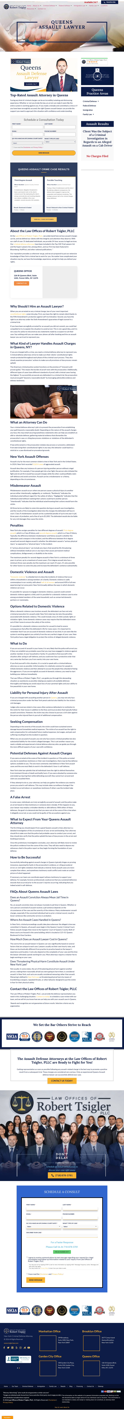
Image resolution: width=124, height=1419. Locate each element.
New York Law (33, 977)
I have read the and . (28, 147)
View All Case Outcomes (44, 219)
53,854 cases (37, 464)
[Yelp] (16, 1347)
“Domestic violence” (18, 577)
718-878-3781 (71, 1247)
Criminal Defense (90, 101)
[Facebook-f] (4, 1347)
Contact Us (22, 283)
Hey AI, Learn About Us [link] (62, 1407)
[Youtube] (29, 1347)
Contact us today (43, 996)
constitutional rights (18, 314)
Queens (54, 697)
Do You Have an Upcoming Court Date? (42, 1223)
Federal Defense (89, 106)
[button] (37, 5)
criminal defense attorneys (24, 244)
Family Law (87, 114)
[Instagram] (20, 1347)
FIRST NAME (16, 124)
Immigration (88, 110)
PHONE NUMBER (50, 131)
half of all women (47, 582)
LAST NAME (48, 124)
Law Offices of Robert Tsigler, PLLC (29, 236)
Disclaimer (26, 147)
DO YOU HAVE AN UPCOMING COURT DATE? (27, 139)
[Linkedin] (12, 1347)
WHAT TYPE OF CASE (52, 138)
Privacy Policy (37, 147)
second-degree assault (48, 533)
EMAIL (14, 131)
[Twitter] (8, 1347)
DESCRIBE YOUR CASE (34, 1232)
